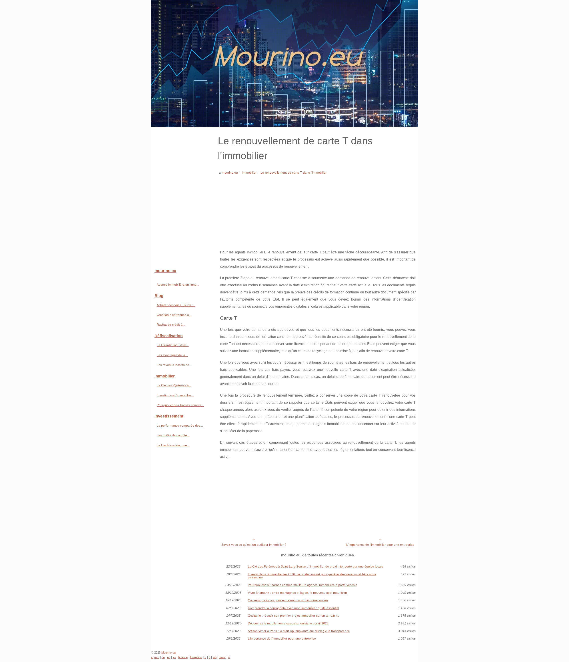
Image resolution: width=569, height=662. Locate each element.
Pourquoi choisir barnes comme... (180, 405)
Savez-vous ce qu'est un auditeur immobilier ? (253, 544)
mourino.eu (230, 172)
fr (205, 657)
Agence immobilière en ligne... (178, 284)
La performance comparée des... (180, 425)
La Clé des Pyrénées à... (174, 385)
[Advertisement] (318, 209)
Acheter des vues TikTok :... (176, 305)
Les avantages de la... (172, 355)
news (222, 657)
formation (196, 657)
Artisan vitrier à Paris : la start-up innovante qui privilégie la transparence (299, 630)
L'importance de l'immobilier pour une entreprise (380, 544)
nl (229, 657)
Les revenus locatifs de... (174, 365)
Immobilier (249, 172)
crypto (155, 657)
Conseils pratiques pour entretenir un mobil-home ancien (288, 600)
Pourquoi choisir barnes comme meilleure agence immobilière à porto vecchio (302, 584)
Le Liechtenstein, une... (173, 445)
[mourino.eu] (284, 63)
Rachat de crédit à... (171, 324)
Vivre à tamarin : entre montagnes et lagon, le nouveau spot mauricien (297, 592)
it (209, 657)
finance (183, 657)
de (163, 657)
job (214, 657)
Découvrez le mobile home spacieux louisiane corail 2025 (288, 623)
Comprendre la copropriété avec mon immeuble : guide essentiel (293, 608)
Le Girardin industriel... (173, 345)
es (174, 657)
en (168, 657)
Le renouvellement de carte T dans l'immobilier (293, 172)
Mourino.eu (168, 652)
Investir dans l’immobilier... (175, 395)
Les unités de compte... (173, 435)
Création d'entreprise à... (174, 315)
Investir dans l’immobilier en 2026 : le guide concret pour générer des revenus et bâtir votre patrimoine (312, 576)
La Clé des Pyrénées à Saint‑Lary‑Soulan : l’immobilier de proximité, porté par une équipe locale (315, 566)
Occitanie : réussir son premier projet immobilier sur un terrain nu (293, 615)
